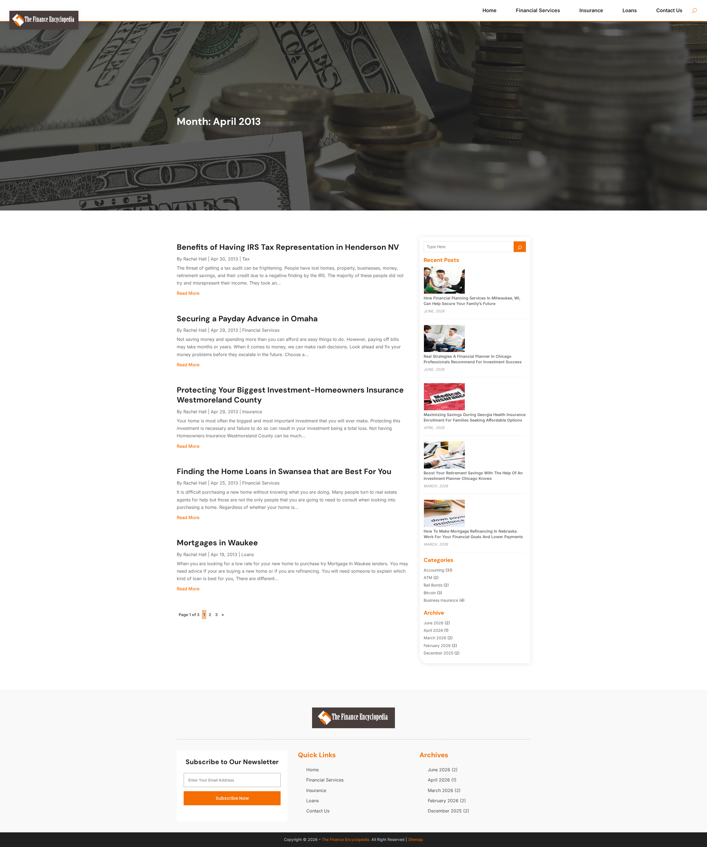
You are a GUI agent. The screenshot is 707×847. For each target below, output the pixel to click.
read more (188, 293)
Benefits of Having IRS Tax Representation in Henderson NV (288, 247)
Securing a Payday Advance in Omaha (247, 319)
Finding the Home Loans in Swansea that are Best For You (284, 471)
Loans (629, 10)
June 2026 (434, 622)
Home (489, 10)
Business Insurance (441, 600)
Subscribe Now (232, 798)
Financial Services (538, 10)
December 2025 (438, 653)
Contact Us (669, 10)
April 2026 (433, 630)
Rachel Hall (195, 259)
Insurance (591, 10)
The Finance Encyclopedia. (346, 839)
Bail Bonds (433, 585)
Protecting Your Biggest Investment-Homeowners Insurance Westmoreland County (290, 395)
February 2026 (437, 645)
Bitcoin (430, 592)
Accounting (434, 570)
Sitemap (415, 839)
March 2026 (435, 637)
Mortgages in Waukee (217, 543)
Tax (246, 259)
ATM (428, 577)
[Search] (519, 246)
